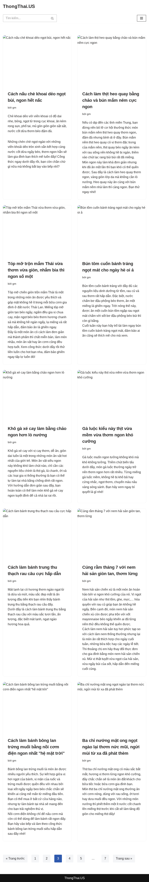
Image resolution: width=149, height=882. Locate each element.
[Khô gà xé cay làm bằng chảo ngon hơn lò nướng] (37, 396)
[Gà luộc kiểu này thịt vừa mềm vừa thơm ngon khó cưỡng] (111, 396)
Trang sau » (124, 858)
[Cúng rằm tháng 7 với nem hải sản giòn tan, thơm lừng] (111, 534)
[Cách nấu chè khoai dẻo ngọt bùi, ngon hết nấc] (37, 61)
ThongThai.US (74, 878)
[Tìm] (52, 18)
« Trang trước (15, 858)
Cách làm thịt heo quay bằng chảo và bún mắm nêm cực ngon (110, 100)
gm (14, 107)
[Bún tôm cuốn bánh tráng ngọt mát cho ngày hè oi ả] (111, 231)
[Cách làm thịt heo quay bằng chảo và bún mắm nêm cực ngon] (111, 61)
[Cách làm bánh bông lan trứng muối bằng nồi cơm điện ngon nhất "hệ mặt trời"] (37, 708)
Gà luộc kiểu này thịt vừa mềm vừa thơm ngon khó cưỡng (107, 435)
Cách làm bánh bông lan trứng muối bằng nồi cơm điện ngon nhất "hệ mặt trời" (36, 747)
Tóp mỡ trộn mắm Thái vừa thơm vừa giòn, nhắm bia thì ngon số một (36, 270)
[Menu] (141, 18)
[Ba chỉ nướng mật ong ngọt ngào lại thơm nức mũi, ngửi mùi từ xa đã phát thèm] (111, 708)
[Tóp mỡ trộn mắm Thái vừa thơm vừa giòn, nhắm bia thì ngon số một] (37, 231)
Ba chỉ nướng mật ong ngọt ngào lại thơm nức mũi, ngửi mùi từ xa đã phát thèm (110, 747)
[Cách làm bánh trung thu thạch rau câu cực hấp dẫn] (37, 534)
